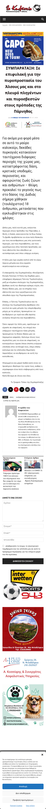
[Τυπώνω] (27, 389)
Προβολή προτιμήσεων (23, 800)
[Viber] (33, 389)
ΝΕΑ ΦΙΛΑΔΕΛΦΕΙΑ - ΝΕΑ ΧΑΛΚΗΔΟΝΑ (22, 25)
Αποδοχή (23, 786)
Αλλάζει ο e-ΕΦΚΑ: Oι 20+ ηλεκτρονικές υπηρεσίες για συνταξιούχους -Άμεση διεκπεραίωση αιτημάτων (33, 477)
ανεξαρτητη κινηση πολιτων (25, 397)
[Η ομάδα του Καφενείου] (11, 427)
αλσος (12, 397)
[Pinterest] (16, 389)
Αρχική (4, 25)
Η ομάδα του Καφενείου (20, 117)
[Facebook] (4, 389)
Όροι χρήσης (30, 806)
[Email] (21, 389)
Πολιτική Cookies (16, 806)
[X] (10, 389)
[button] (42, 754)
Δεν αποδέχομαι (23, 793)
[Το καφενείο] (23, 8)
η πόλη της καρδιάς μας (11, 400)
